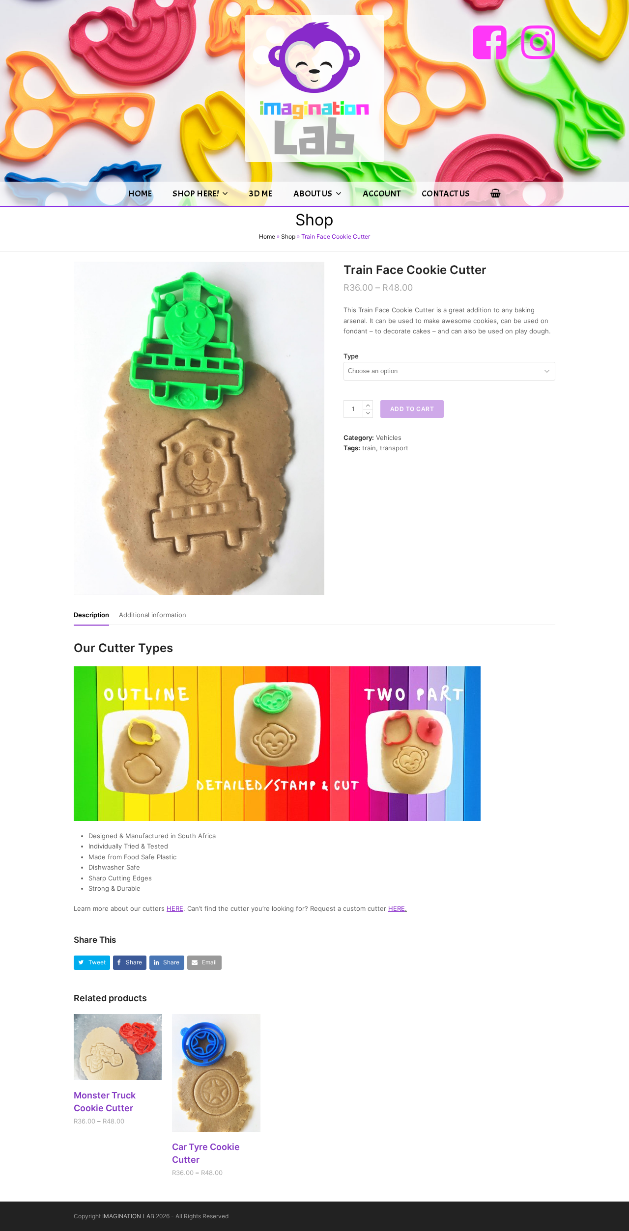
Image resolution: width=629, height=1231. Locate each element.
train (369, 448)
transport (394, 448)
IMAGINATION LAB (128, 1216)
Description (91, 615)
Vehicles (388, 437)
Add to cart (412, 408)
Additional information (152, 615)
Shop (288, 236)
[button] (92, 963)
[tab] (91, 615)
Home (267, 236)
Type (351, 356)
